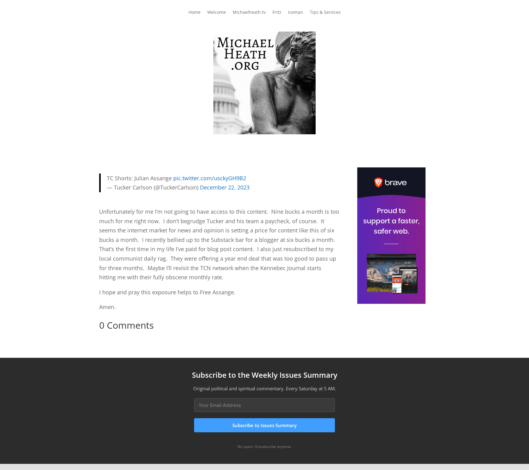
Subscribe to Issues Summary (264, 425)
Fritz (276, 12)
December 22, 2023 (224, 187)
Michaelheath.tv (249, 12)
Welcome (216, 12)
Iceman (295, 12)
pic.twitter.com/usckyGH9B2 (209, 178)
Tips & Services (325, 12)
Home (195, 12)
